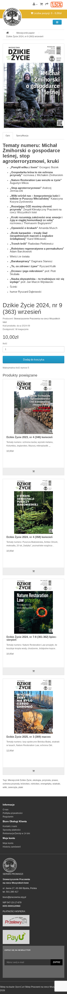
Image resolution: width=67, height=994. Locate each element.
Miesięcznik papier (25, 33)
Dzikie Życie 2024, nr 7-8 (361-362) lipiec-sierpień (31, 638)
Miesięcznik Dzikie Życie (20, 780)
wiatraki (56, 784)
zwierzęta (12, 787)
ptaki (20, 787)
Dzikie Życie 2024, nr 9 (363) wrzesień (24, 36)
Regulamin (8, 816)
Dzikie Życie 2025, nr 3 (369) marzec (28, 736)
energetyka (46, 784)
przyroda (46, 780)
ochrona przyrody (11, 784)
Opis (8, 135)
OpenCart (19, 987)
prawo (55, 780)
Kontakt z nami (10, 826)
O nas (5, 809)
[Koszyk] (41, 4)
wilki (5, 787)
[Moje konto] (35, 4)
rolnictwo (35, 784)
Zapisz (56, 962)
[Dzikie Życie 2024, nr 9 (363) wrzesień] (33, 86)
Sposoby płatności (12, 830)
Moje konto (8, 843)
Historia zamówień (12, 847)
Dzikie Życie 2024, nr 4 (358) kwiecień (29, 536)
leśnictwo (25, 784)
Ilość (5, 343)
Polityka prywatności (13, 813)
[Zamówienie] (46, 4)
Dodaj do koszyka (33, 359)
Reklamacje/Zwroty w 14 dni (16, 833)
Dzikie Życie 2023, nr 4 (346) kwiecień (29, 437)
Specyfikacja (22, 135)
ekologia (37, 780)
